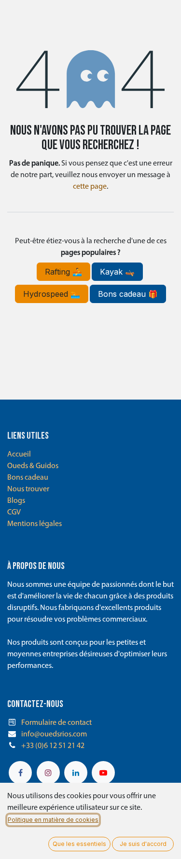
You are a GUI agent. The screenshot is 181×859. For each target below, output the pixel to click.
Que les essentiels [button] (79, 843)
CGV (14, 512)
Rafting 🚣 (63, 272)
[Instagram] (48, 772)
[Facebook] (20, 772)
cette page (90, 187)
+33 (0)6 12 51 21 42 (52, 746)
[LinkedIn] (75, 772)
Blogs (16, 501)
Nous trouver (28, 489)
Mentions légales (34, 524)
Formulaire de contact (56, 723)
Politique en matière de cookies (53, 819)
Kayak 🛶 (117, 272)
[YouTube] (103, 772)
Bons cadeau (27, 478)
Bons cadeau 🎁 (128, 294)
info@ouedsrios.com (54, 734)
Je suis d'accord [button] (143, 843)
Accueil (19, 454)
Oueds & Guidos (32, 466)
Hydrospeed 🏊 (51, 294)
